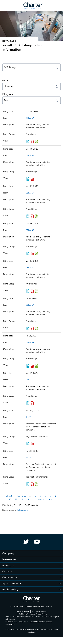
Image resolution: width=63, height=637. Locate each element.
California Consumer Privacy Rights (33, 614)
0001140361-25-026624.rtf (28, 328)
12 (22, 499)
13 (28, 499)
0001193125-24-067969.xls (36, 141)
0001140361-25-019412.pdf (32, 216)
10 (10, 499)
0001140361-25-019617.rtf (28, 291)
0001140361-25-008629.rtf (28, 179)
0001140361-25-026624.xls (36, 328)
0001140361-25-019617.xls (36, 291)
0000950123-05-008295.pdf (32, 484)
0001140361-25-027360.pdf (32, 366)
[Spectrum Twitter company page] (26, 541)
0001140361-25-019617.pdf (32, 291)
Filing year (8, 94)
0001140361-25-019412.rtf (28, 216)
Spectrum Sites (11, 583)
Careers (7, 571)
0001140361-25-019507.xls (36, 253)
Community (9, 577)
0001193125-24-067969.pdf (32, 141)
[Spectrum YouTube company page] (37, 541)
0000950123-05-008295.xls (36, 484)
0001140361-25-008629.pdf (32, 179)
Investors (8, 565)
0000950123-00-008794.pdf (32, 443)
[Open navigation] (3, 5)
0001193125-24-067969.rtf (28, 141)
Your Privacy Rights (39, 611)
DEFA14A (30, 118)
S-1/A (28, 417)
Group (5, 80)
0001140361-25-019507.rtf (28, 253)
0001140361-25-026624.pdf (32, 328)
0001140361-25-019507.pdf (32, 253)
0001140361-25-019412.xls (36, 216)
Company (8, 553)
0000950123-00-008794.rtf (28, 443)
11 (16, 499)
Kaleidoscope (23, 510)
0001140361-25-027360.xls (36, 366)
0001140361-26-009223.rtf (28, 403)
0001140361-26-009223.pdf (32, 403)
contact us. (44, 629)
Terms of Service (22, 611)
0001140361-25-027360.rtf (28, 366)
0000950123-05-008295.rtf (28, 484)
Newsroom (9, 559)
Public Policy (10, 589)
